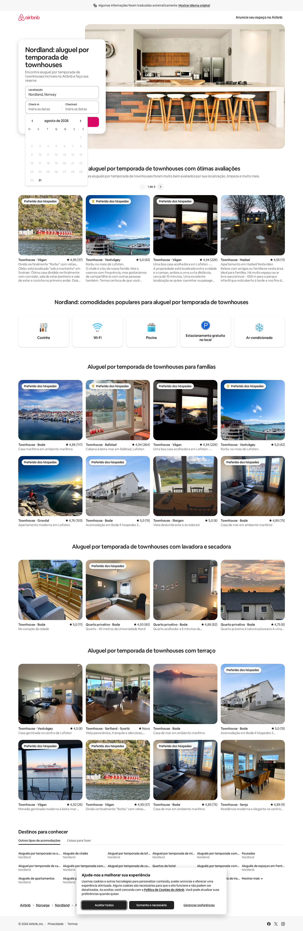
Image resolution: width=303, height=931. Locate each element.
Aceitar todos (104, 905)
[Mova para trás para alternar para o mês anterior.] (32, 121)
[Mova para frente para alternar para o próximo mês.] (80, 121)
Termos (72, 924)
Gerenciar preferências (199, 905)
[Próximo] (160, 186)
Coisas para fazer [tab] (79, 840)
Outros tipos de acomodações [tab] (39, 840)
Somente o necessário (151, 905)
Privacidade (56, 924)
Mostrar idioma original (194, 5)
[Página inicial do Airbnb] (29, 17)
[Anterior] (142, 186)
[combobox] (62, 94)
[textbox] (44, 109)
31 (40, 180)
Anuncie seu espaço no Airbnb (259, 17)
